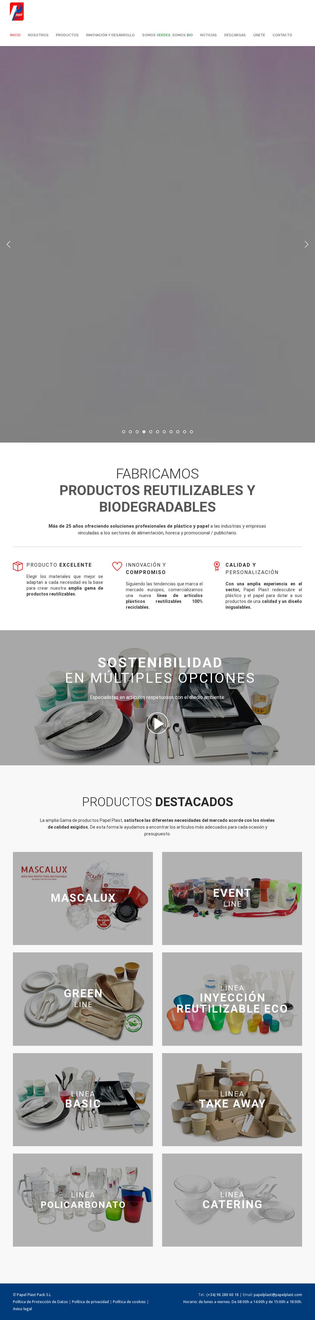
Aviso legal (22, 1308)
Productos (67, 35)
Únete (259, 35)
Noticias (208, 35)
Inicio (15, 35)
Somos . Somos (167, 35)
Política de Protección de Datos (40, 1301)
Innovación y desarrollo (110, 35)
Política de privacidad (90, 1301)
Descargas (235, 35)
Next (306, 244)
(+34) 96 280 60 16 (222, 1294)
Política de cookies (129, 1301)
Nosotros (38, 35)
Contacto (282, 35)
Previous (8, 244)
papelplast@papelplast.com (278, 1294)
